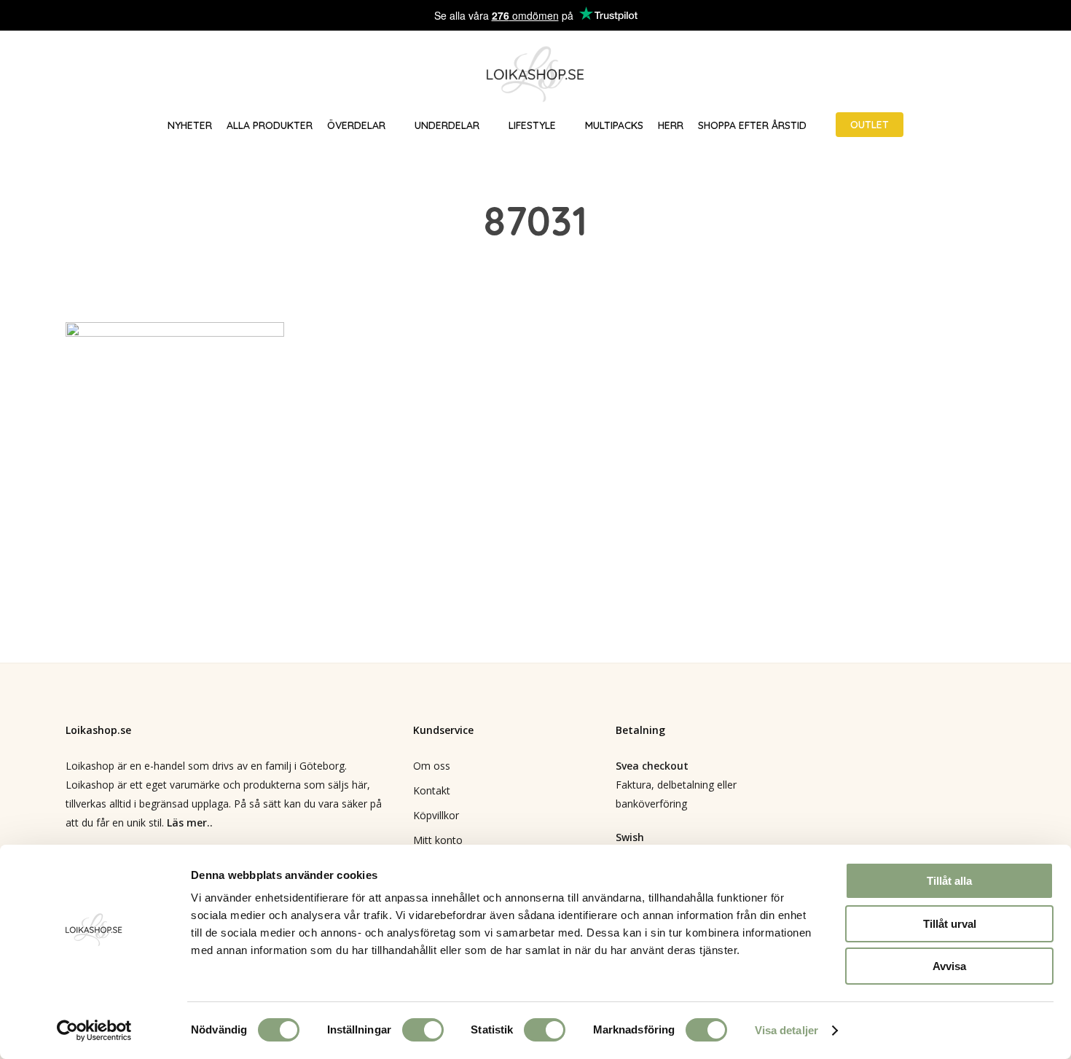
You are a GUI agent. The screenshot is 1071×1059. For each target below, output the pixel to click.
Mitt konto (438, 840)
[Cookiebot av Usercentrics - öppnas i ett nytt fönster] (94, 1031)
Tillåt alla (949, 881)
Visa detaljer (786, 1030)
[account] (1005, 74)
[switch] (423, 1030)
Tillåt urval (949, 924)
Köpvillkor (436, 815)
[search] (967, 74)
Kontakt (431, 790)
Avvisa (949, 966)
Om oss (431, 766)
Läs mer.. (190, 822)
